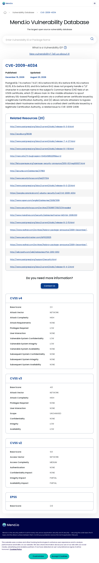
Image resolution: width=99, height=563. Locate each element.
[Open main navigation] (95, 3)
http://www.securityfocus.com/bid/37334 (29, 178)
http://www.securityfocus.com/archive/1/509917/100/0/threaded (40, 207)
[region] (49, 551)
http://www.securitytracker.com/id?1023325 (30, 237)
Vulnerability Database (23, 12)
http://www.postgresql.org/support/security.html (33, 259)
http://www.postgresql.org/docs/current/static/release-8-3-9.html (42, 126)
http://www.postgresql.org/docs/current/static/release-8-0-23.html (42, 185)
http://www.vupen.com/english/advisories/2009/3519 (35, 200)
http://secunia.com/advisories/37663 (27, 170)
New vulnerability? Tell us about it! (49, 53)
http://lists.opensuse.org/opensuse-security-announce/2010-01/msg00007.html (47, 163)
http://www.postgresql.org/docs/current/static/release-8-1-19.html (42, 148)
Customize (38, 556)
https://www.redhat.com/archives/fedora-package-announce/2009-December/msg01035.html (49, 229)
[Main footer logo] (10, 525)
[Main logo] (8, 3)
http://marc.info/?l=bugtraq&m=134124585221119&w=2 (35, 156)
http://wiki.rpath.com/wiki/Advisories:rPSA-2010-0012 (34, 252)
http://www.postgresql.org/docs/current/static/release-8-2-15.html (42, 222)
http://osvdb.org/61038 (21, 134)
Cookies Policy (16, 549)
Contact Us (49, 285)
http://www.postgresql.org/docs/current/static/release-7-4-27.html (42, 141)
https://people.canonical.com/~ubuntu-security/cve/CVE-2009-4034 (42, 193)
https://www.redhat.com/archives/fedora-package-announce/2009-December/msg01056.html (49, 244)
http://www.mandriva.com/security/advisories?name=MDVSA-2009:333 (43, 215)
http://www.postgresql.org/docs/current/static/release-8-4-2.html (42, 266)
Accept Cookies (59, 556)
